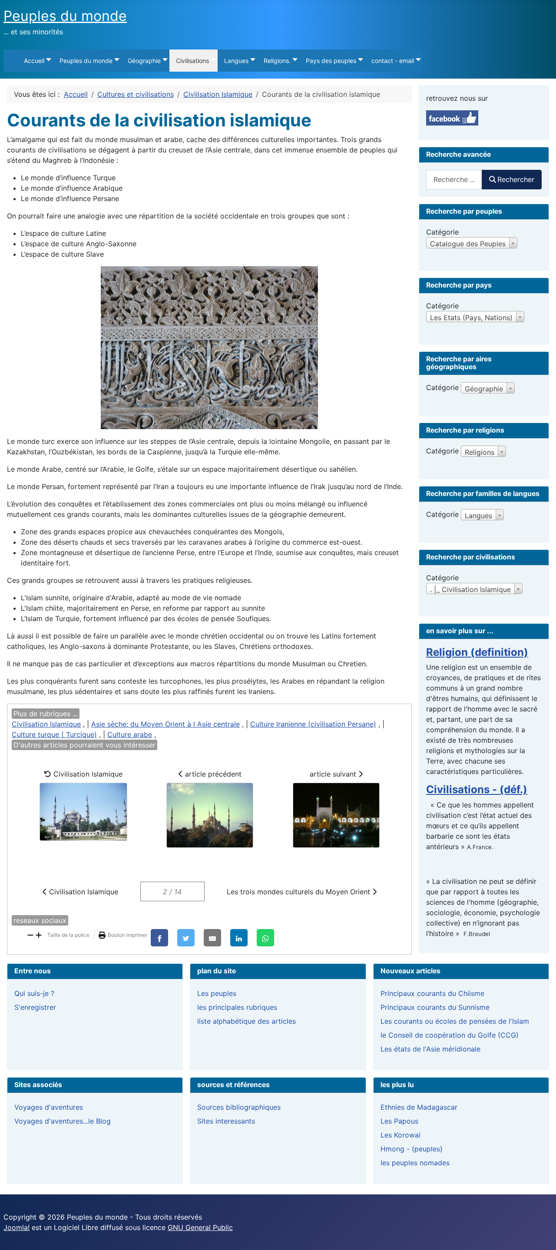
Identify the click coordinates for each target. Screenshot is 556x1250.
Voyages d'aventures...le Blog (62, 1121)
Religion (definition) (477, 652)
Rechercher (515, 179)
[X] (186, 937)
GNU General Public (200, 1227)
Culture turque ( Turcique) (54, 734)
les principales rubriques (237, 1007)
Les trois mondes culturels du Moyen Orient (299, 891)
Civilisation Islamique (46, 724)
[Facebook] (159, 937)
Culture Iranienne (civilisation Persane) (313, 724)
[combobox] (454, 179)
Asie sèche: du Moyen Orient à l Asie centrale (165, 724)
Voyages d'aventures (48, 1107)
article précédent (212, 774)
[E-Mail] (212, 937)
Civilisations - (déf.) (476, 789)
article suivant (334, 774)
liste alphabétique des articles (246, 1021)
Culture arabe (129, 734)
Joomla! (16, 1227)
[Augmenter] (39, 934)
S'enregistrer (35, 1007)
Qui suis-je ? (34, 993)
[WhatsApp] (265, 937)
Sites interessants (226, 1121)
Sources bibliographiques (239, 1107)
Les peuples (216, 993)
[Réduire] (30, 934)
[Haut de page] (541, 1234)
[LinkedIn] (239, 937)
